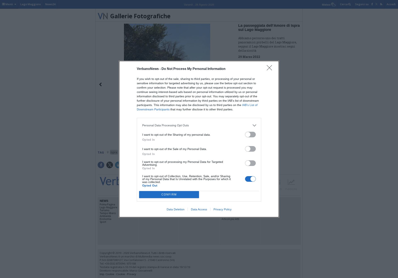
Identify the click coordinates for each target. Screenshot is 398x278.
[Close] (271, 69)
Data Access (199, 209)
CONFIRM (169, 194)
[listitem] (199, 125)
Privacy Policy (223, 209)
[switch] (250, 134)
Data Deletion (175, 209)
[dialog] (199, 139)
